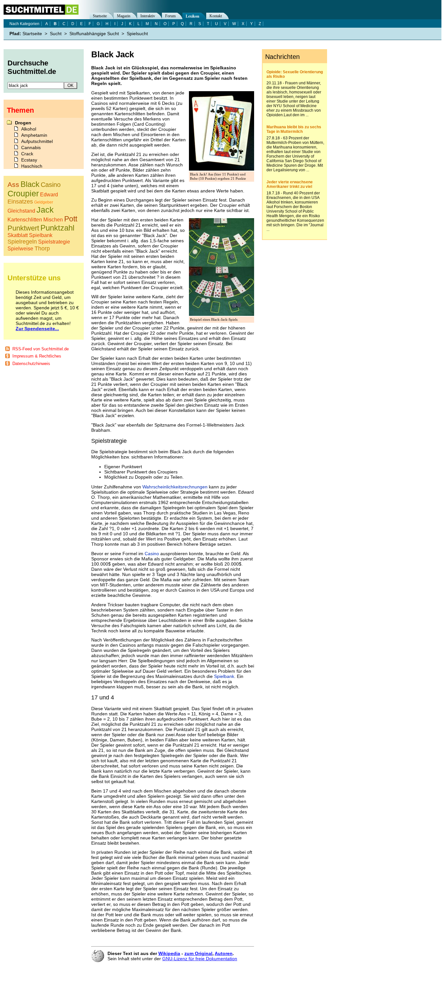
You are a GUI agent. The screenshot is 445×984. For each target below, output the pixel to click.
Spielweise (20, 248)
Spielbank (224, 676)
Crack (27, 153)
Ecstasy (29, 159)
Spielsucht (137, 33)
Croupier (23, 193)
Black (30, 184)
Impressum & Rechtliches (36, 356)
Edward (49, 194)
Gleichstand (21, 211)
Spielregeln (22, 241)
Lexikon (192, 16)
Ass (13, 184)
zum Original (198, 953)
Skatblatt (17, 235)
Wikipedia (169, 953)
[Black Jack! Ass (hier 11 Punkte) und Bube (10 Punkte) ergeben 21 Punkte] (221, 169)
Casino (152, 553)
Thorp (42, 248)
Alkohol (28, 129)
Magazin (123, 16)
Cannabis (31, 147)
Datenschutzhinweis (31, 363)
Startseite (100, 16)
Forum (170, 16)
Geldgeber (43, 202)
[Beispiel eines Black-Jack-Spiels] (221, 314)
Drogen (23, 122)
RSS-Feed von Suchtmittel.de (40, 348)
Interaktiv (147, 16)
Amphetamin (34, 135)
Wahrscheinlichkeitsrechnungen (175, 486)
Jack (45, 209)
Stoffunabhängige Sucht (94, 33)
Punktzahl (57, 227)
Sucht (56, 33)
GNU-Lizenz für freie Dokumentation (199, 958)
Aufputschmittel (37, 141)
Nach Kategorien (24, 23)
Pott (70, 219)
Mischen (53, 219)
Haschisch (31, 166)
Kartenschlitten (24, 219)
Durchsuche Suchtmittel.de (31, 67)
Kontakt (215, 16)
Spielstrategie (54, 242)
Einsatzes (20, 201)
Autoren (224, 953)
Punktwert (23, 228)
